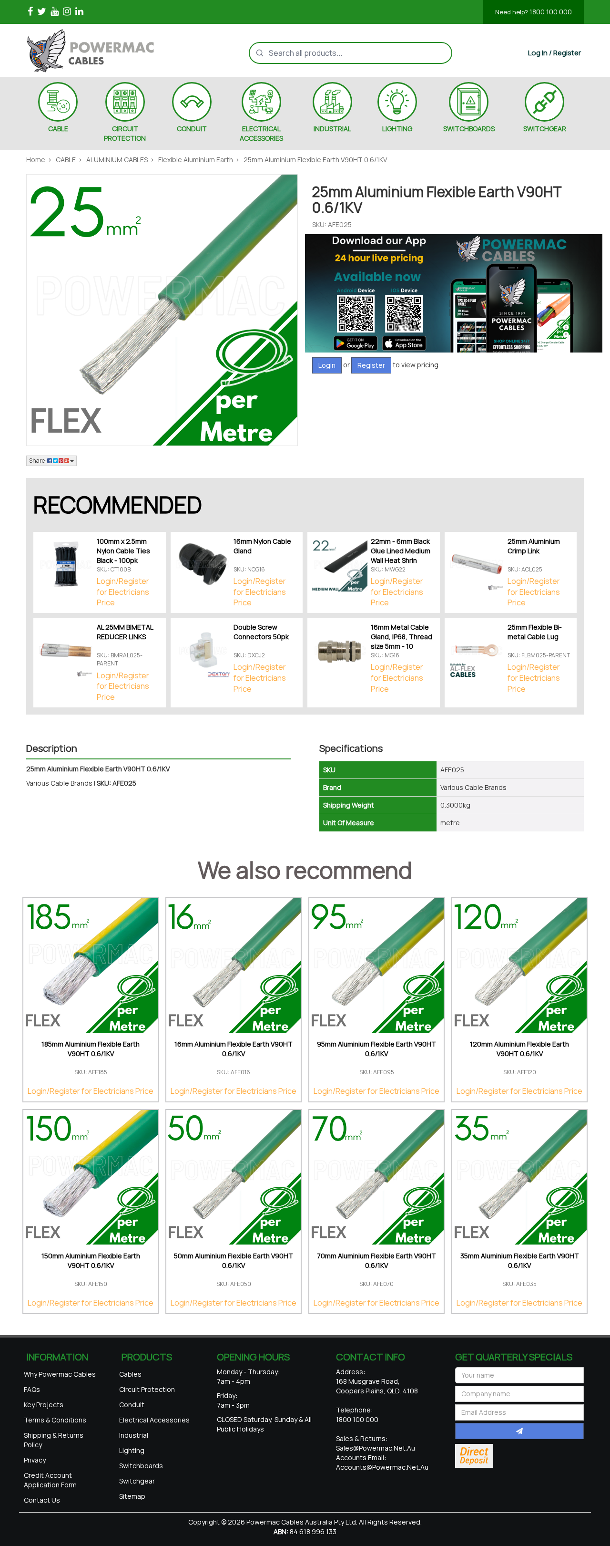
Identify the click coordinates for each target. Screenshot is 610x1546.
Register (371, 365)
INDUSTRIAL (332, 128)
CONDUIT (192, 128)
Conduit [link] (131, 1404)
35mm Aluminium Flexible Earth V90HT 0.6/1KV (519, 1260)
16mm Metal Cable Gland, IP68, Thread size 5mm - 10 (401, 637)
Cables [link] (130, 1374)
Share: (38, 461)
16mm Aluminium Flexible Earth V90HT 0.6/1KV (233, 1048)
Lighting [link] (131, 1450)
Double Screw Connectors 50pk (261, 632)
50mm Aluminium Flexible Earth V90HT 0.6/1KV (233, 1260)
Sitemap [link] (132, 1496)
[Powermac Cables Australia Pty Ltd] (106, 51)
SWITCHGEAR (544, 128)
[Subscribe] (519, 1431)
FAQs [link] (32, 1389)
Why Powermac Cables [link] (60, 1374)
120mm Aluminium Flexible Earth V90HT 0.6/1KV (519, 1048)
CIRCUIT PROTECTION (125, 133)
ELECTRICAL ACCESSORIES (261, 133)
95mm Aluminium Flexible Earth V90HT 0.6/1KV (376, 1048)
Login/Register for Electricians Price (123, 592)
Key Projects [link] (43, 1404)
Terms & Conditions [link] (55, 1419)
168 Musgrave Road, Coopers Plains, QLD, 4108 (377, 1386)
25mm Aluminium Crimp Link (534, 546)
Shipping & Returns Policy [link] (53, 1440)
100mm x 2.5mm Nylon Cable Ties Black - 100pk (123, 551)
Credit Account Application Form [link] (50, 1480)
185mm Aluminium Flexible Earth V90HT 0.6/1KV (90, 1048)
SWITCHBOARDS (469, 128)
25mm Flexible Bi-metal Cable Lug (535, 632)
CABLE (58, 128)
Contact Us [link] (42, 1499)
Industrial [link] (133, 1435)
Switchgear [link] (137, 1480)
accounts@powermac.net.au (382, 1467)
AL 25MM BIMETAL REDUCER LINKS (125, 632)
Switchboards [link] (141, 1465)
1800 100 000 (533, 11)
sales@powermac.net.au (375, 1448)
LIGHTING (397, 128)
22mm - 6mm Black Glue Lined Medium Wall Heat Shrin (400, 551)
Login (327, 365)
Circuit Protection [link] (147, 1389)
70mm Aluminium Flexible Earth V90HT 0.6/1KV (376, 1260)
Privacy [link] (35, 1459)
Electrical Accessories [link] (154, 1419)
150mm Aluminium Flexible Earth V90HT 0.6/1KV (90, 1260)
